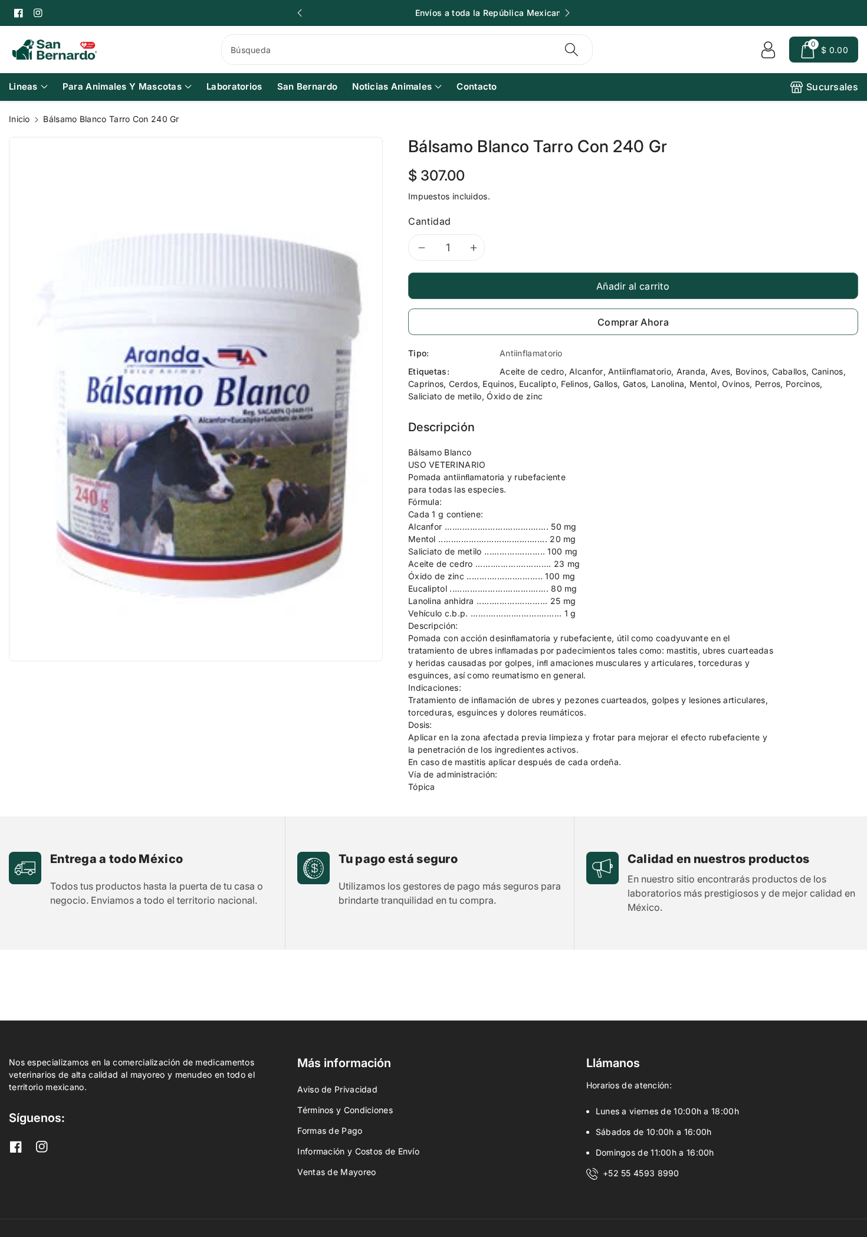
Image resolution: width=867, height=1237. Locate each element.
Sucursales (832, 87)
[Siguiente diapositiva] (567, 13)
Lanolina (667, 384)
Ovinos (736, 384)
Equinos (498, 384)
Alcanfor (586, 371)
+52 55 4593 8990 (641, 1173)
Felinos (574, 384)
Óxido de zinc (515, 396)
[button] (823, 50)
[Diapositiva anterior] (299, 13)
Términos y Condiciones (345, 1110)
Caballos (789, 371)
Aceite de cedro (532, 371)
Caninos (827, 371)
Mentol (703, 384)
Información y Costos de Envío (358, 1151)
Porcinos (803, 384)
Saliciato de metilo (445, 396)
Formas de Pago (329, 1131)
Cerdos (463, 384)
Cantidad (429, 221)
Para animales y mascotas (122, 86)
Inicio (19, 119)
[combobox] (407, 49)
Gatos (634, 384)
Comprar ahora (633, 322)
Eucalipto (537, 384)
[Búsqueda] (571, 49)
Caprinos (426, 384)
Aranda (691, 371)
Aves (720, 371)
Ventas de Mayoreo (336, 1172)
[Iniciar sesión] (768, 50)
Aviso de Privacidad (337, 1089)
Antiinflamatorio (639, 371)
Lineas (23, 86)
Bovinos (751, 371)
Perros (768, 384)
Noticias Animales (392, 86)
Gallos (605, 384)
